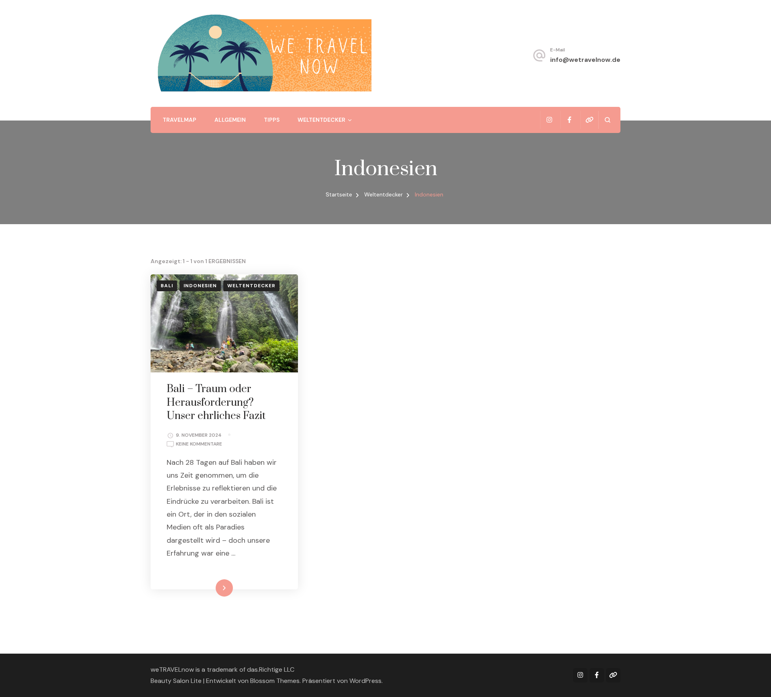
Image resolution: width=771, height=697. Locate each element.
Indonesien (200, 285)
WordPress (365, 681)
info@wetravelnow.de (585, 59)
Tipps (271, 119)
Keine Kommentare (199, 444)
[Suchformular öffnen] (607, 120)
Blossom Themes (275, 681)
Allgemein (230, 119)
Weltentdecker (321, 119)
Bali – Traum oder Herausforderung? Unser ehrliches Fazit (216, 402)
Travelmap (179, 119)
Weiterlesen (210, 588)
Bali (167, 285)
